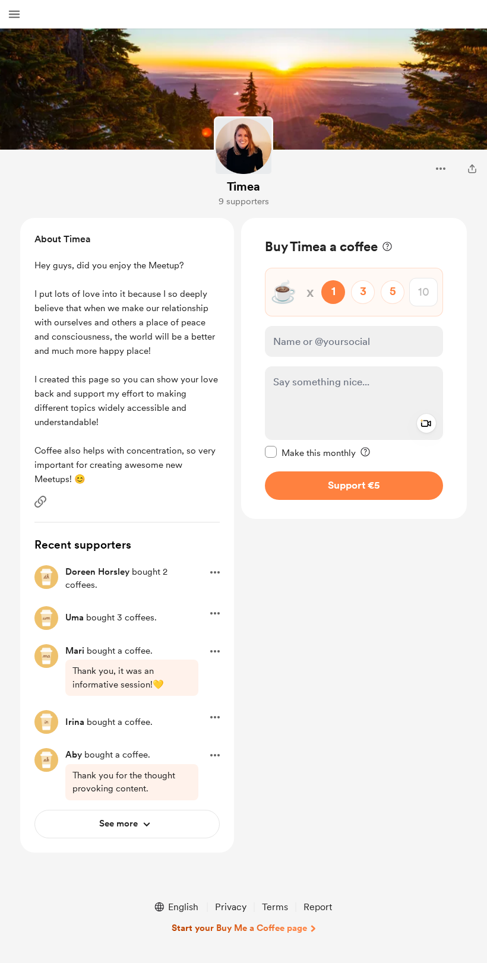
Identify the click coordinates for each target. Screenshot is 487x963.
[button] (14, 14)
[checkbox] (310, 452)
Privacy (230, 907)
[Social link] (40, 502)
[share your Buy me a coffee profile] (472, 168)
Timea (243, 186)
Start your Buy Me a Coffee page (239, 928)
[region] (354, 368)
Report (317, 907)
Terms (275, 907)
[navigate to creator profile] (243, 146)
